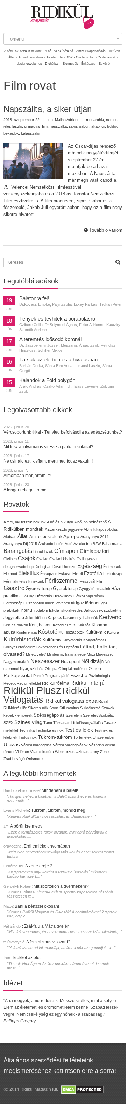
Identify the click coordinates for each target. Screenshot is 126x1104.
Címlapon (67, 551)
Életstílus (28, 573)
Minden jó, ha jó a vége (66, 654)
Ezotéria (93, 573)
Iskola (54, 610)
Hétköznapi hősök (89, 596)
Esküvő (104, 63)
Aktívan (10, 537)
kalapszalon (31, 133)
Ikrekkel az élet (26, 957)
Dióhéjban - (53, 63)
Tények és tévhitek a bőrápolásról (57, 319)
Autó (68, 544)
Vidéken (22, 752)
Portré (38, 676)
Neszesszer (45, 661)
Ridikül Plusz (32, 690)
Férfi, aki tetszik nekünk (24, 581)
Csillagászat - (108, 57)
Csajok (26, 558)
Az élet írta (83, 544)
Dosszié (69, 566)
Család (42, 559)
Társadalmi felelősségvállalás (78, 722)
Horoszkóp (13, 603)
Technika (27, 730)
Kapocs (55, 617)
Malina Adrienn (67, 120)
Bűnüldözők (43, 551)
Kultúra (113, 632)
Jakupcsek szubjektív (102, 610)
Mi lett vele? (36, 654)
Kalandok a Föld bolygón (47, 380)
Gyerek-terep (39, 588)
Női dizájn (92, 661)
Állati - (13, 57)
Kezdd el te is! (65, 625)
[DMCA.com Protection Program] (82, 1089)
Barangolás (18, 551)
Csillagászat (87, 559)
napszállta (58, 126)
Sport (53, 708)
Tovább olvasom (105, 230)
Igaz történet (87, 602)
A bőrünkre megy (26, 826)
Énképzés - (89, 63)
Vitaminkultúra (42, 752)
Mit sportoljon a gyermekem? (61, 886)
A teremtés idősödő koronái (50, 339)
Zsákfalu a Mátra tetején (47, 926)
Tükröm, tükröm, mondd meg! (58, 810)
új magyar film (36, 126)
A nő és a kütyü (60, 522)
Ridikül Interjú (87, 683)
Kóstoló (47, 631)
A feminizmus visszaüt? (48, 942)
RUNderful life (15, 708)
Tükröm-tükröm (55, 737)
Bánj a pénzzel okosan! (37, 906)
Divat (56, 566)
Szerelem (74, 715)
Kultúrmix (52, 640)
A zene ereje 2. (39, 866)
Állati (23, 536)
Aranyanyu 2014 (94, 537)
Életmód (10, 573)
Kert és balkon (16, 625)
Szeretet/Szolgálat (98, 715)
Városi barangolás (36, 745)
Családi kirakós (62, 559)
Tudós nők (28, 737)
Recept (10, 683)
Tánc (47, 722)
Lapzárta (71, 647)
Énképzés (48, 573)
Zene (104, 752)
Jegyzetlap (14, 617)
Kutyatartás (72, 640)
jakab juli (98, 126)
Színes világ (28, 722)
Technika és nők (50, 730)
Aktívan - (115, 51)
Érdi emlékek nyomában (47, 846)
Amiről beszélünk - (32, 57)
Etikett (77, 573)
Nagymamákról (16, 662)
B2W (97, 544)
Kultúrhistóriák (22, 639)
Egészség (89, 566)
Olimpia (51, 669)
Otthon (95, 669)
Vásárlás (96, 745)
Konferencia (26, 632)
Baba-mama (112, 544)
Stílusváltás (69, 708)
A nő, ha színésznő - (60, 51)
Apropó (71, 536)
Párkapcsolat (18, 675)
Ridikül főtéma (56, 683)
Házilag (28, 596)
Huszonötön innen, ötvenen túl (49, 603)
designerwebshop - (30, 63)
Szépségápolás (49, 715)
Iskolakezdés (71, 610)
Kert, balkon (40, 625)
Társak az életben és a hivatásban (58, 360)
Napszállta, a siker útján (48, 109)
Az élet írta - (56, 57)
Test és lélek (79, 730)
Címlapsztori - (86, 57)
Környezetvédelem (19, 647)
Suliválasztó (90, 708)
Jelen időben (36, 618)
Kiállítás (84, 625)
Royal (103, 701)
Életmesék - (71, 63)
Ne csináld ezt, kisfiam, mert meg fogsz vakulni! (48, 461)
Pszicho (79, 675)
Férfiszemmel (62, 581)
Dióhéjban (43, 566)
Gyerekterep (65, 588)
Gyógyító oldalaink (94, 588)
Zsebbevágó (14, 759)
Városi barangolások (70, 745)
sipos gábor (79, 126)
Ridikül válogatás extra (71, 701)
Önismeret (35, 759)
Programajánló (57, 676)
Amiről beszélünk (45, 536)
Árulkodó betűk (51, 544)
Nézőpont (70, 661)
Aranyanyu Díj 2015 (20, 544)
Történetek (82, 737)
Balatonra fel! (34, 298)
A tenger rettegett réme (25, 489)
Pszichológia (99, 676)
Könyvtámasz (95, 640)
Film (99, 581)
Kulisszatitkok (71, 632)
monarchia (95, 120)
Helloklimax (62, 596)
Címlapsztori (94, 551)
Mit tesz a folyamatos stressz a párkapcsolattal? (48, 446)
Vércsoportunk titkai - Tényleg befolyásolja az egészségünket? (63, 432)
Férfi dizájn (112, 573)
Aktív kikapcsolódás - (92, 51)
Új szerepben (104, 737)
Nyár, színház (32, 669)
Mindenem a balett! (60, 790)
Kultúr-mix (95, 632)
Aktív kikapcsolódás (101, 529)
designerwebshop (19, 566)
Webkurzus (65, 752)
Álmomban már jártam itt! (27, 475)
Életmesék (112, 566)
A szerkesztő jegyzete (64, 529)
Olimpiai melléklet (73, 669)
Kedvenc (110, 617)
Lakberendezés (49, 647)
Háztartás (43, 596)
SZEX (8, 722)
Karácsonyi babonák (80, 618)
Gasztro (14, 588)
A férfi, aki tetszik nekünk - (24, 51)
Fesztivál (87, 581)
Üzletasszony (87, 752)
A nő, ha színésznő (90, 522)
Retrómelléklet (29, 683)
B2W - (70, 57)
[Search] (118, 262)
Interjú (26, 610)
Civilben (10, 559)
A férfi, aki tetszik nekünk (25, 522)
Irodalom (40, 610)
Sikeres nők (38, 708)
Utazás (12, 744)
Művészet (104, 654)
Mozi (91, 654)
